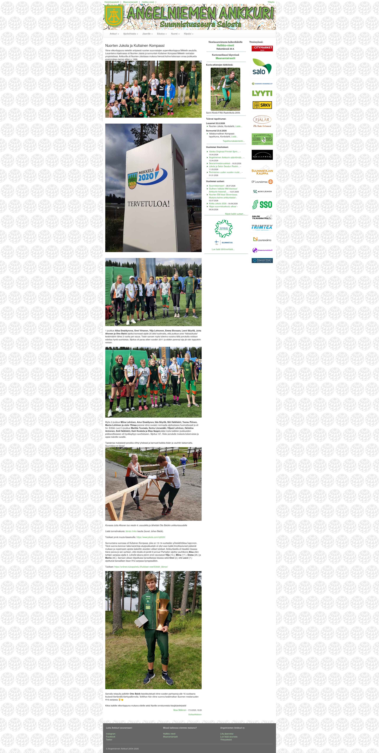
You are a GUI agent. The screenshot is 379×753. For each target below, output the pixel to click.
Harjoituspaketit (112, 1)
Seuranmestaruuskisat (219, 163)
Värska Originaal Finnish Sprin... (224, 151)
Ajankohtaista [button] (129, 33)
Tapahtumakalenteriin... (234, 140)
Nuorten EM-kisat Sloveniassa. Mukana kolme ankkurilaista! (223, 196)
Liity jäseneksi (226, 733)
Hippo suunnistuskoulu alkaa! (222, 206)
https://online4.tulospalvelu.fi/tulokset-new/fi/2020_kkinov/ (141, 566)
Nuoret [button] (174, 33)
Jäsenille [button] (146, 33)
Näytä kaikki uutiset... (235, 213)
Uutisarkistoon (195, 714)
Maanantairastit (130, 1)
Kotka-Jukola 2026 (218, 203)
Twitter (109, 739)
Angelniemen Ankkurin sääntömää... (226, 157)
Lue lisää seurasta (228, 736)
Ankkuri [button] (113, 33)
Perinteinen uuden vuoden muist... (225, 172)
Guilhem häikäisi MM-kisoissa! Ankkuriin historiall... (223, 190)
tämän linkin (131, 531)
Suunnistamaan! (216, 185)
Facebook (110, 736)
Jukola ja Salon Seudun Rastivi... (224, 166)
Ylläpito (271, 1)
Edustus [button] (161, 33)
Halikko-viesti (148, 1)
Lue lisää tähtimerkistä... (223, 249)
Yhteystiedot (226, 739)
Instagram (110, 733)
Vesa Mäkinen (179, 709)
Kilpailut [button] (188, 33)
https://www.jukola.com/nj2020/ (150, 537)
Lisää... (238, 126)
